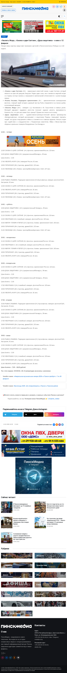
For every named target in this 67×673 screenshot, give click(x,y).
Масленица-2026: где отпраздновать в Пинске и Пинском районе (36, 386)
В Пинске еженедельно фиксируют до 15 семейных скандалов (22, 506)
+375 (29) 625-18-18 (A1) (42, 645)
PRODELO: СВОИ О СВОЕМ (8, 10)
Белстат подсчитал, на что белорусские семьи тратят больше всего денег (55, 506)
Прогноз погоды (5, 1)
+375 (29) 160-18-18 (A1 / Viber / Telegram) (46, 637)
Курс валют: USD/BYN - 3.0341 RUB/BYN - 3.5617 (22, 1)
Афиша (4, 36)
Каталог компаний (7, 6)
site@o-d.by (38, 647)
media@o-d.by (39, 639)
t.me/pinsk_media (53, 399)
